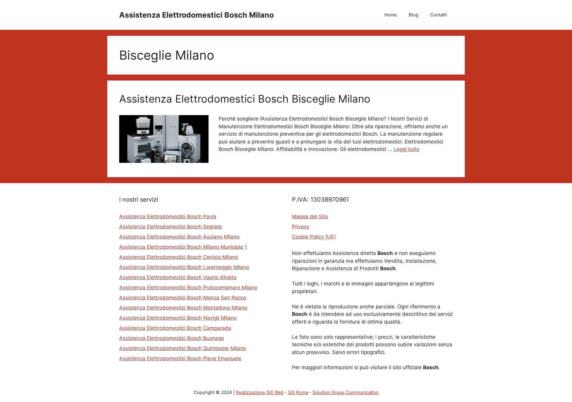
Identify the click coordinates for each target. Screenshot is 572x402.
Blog (413, 15)
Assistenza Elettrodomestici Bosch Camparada (175, 328)
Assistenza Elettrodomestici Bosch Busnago (171, 338)
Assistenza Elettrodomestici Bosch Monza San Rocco (182, 298)
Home (390, 15)
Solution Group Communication (346, 392)
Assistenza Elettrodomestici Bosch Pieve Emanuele (180, 358)
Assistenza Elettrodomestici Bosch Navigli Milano (178, 318)
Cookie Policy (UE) (314, 237)
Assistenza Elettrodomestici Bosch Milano (196, 14)
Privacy (300, 227)
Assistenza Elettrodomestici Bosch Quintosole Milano (182, 348)
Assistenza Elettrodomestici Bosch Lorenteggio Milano (184, 267)
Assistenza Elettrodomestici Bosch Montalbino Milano (183, 308)
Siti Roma (298, 392)
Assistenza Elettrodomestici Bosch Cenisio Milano (178, 257)
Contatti (438, 15)
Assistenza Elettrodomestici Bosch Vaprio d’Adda (178, 277)
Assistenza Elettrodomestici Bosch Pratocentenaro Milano (188, 287)
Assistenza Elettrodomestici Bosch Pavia (167, 216)
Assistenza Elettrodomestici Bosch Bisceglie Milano (244, 98)
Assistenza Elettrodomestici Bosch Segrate (170, 227)
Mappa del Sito (310, 216)
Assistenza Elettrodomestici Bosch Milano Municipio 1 (183, 247)
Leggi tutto (406, 149)
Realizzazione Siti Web (260, 392)
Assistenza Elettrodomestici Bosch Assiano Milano (179, 237)
